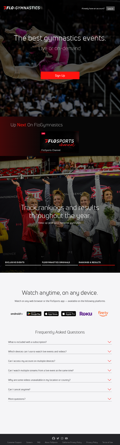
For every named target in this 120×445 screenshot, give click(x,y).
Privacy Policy (92, 442)
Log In (110, 8)
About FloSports (51, 442)
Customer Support (14, 442)
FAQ (38, 442)
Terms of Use (107, 442)
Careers (29, 442)
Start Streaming (59, 145)
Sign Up (60, 75)
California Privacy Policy (72, 442)
